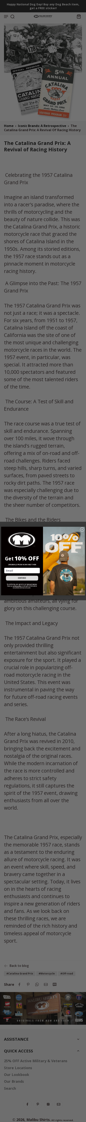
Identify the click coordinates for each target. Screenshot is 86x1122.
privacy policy (17, 586)
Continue (22, 578)
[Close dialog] (82, 529)
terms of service (32, 584)
